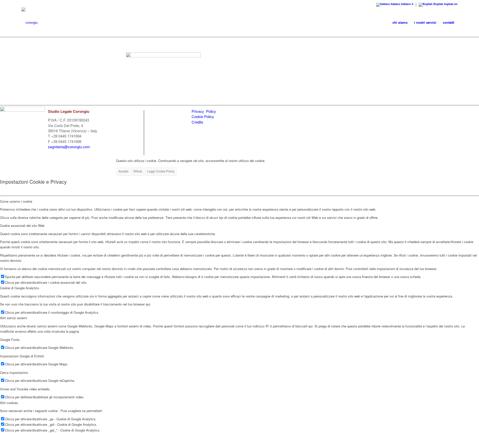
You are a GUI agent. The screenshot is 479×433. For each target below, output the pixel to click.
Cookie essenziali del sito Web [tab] (22, 225)
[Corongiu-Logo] (29, 22)
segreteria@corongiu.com (69, 146)
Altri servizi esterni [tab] (13, 317)
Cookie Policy (203, 116)
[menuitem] (400, 22)
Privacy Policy (204, 111)
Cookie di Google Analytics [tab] (19, 288)
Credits (197, 122)
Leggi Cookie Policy (160, 171)
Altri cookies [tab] (9, 402)
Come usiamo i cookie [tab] (16, 201)
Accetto (123, 171)
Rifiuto (137, 171)
